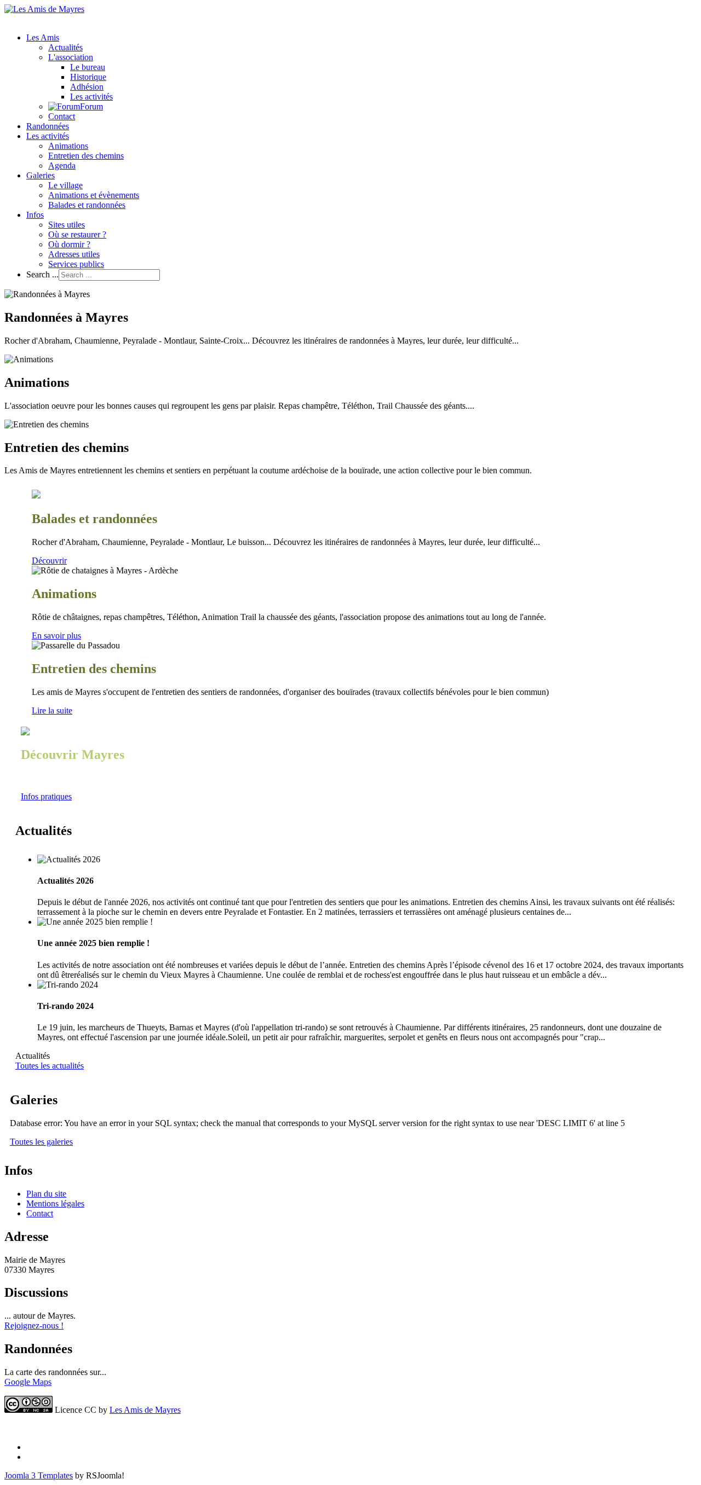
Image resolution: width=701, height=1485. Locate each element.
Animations (68, 145)
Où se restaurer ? (77, 234)
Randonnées (47, 126)
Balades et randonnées (86, 205)
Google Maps (27, 1382)
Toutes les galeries (41, 1141)
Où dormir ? (69, 244)
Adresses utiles (74, 254)
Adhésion (87, 86)
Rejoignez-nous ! (34, 1325)
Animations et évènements (93, 195)
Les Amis (42, 37)
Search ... (42, 274)
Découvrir (49, 560)
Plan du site (46, 1193)
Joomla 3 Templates (38, 1475)
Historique (88, 77)
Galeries (40, 175)
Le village (65, 185)
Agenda (62, 165)
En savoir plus (56, 635)
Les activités (91, 96)
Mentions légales (55, 1203)
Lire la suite (52, 710)
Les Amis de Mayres (145, 1409)
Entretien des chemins (86, 155)
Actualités (65, 47)
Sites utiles (66, 224)
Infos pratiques (46, 796)
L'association (70, 57)
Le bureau (87, 67)
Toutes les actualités (49, 1065)
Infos (35, 214)
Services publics (76, 264)
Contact (61, 116)
